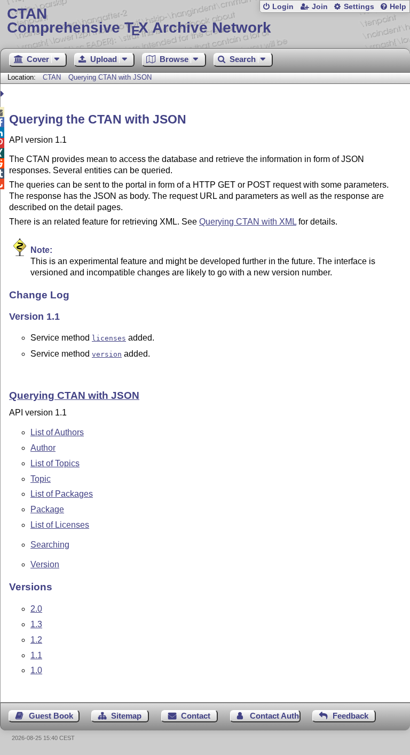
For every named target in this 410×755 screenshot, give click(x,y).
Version (44, 564)
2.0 (36, 608)
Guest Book (51, 715)
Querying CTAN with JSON (110, 77)
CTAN (52, 77)
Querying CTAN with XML (247, 221)
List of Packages (61, 493)
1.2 (36, 639)
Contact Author (275, 715)
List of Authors (57, 432)
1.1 (36, 655)
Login (283, 7)
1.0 (36, 670)
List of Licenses (59, 524)
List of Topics (55, 463)
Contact (195, 715)
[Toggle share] (3, 94)
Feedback (350, 715)
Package (47, 509)
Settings (359, 7)
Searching (49, 544)
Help (398, 7)
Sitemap (126, 715)
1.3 (36, 624)
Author (43, 447)
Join (320, 7)
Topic (40, 478)
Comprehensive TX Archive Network (139, 21)
